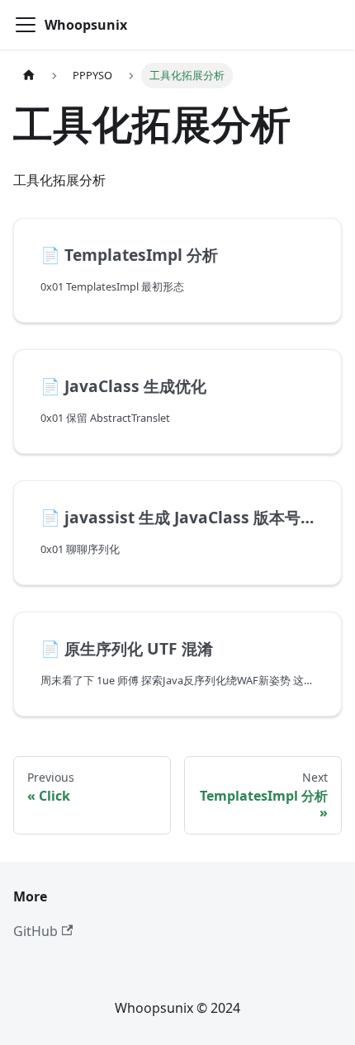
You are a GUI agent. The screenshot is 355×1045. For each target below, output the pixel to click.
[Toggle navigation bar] (25, 24)
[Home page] (29, 75)
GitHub (35, 931)
